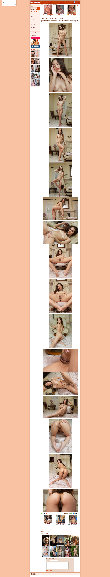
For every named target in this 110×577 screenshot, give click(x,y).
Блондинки (32, 19)
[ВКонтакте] (73, 513)
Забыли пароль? (33, 9)
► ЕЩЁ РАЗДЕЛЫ (33, 35)
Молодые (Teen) (33, 30)
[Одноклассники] (74, 513)
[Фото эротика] (35, 2)
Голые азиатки (33, 27)
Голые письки (33, 24)
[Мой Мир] (75, 513)
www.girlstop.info (33, 574)
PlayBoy (32, 16)
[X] (76, 513)
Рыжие (32, 21)
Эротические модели (34, 32)
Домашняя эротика (33, 14)
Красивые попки (33, 22)
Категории (42, 2)
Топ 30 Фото (47, 2)
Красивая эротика (33, 13)
